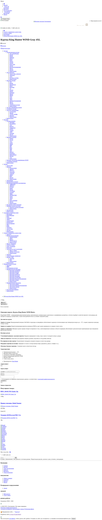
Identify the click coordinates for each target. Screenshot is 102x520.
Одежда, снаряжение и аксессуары (12, 32)
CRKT (8, 219)
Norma (11, 144)
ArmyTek (12, 258)
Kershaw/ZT (10, 222)
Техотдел (17, 512)
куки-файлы (12, 518)
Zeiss (11, 199)
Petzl (11, 260)
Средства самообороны (12, 110)
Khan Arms (12, 64)
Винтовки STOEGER (15, 277)
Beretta (11, 56)
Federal (11, 138)
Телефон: (3, 371)
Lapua (11, 142)
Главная (6, 465)
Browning (12, 87)
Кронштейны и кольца (12, 181)
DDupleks (12, 122)
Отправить (3, 380)
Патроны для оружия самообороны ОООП (17, 160)
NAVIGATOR (13, 168)
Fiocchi (11, 140)
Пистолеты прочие (14, 287)
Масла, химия (13, 250)
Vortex (11, 196)
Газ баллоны (13, 111)
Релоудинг (9, 247)
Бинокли (9, 167)
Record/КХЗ (13, 123)
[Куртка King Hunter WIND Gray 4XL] (13, 296)
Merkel (11, 95)
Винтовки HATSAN (15, 274)
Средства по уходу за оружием (14, 249)
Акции (5, 488)
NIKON (12, 169)
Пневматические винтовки (13, 269)
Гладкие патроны (11, 121)
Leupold (12, 192)
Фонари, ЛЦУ (10, 257)
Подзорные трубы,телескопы (14, 204)
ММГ (8, 266)
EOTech (12, 187)
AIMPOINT (12, 184)
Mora (8, 225)
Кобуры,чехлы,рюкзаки (13, 235)
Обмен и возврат (8, 478)
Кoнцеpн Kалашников (15, 100)
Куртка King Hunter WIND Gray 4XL (13, 36)
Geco (11, 141)
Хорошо (73, 518)
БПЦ (11, 176)
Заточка (9, 230)
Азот (11, 125)
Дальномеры (10, 180)
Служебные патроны (12, 161)
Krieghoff (12, 92)
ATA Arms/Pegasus (14, 53)
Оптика (5, 164)
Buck (8, 216)
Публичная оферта (29, 509)
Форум (5, 14)
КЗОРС (11, 129)
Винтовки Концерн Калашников (18, 278)
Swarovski (12, 172)
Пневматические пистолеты (14, 282)
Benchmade (9, 214)
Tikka (11, 99)
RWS (11, 148)
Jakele (11, 238)
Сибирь (11, 130)
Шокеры (12, 115)
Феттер (11, 134)
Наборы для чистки (14, 251)
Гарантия (6, 479)
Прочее (11, 69)
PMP (11, 145)
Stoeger (11, 65)
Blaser (11, 59)
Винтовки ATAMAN (15, 270)
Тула (11, 157)
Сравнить (4, 304)
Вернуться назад (5, 48)
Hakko (11, 188)
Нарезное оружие (11, 80)
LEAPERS (12, 191)
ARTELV (12, 185)
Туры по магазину (8, 472)
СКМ (11, 131)
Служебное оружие (11, 109)
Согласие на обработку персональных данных (12, 509)
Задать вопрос (4, 364)
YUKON (12, 173)
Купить (4, 302)
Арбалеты (12, 75)
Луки (11, 76)
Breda (11, 60)
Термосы (9, 254)
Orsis (11, 96)
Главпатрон (12, 127)
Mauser (11, 94)
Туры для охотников (9, 468)
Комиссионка (13, 71)
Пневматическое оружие (10, 264)
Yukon (11, 198)
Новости (6, 469)
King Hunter (7, 34)
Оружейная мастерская (7, 12)
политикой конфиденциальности (46, 379)
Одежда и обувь (8, 33)
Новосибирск (13, 154)
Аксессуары (10, 165)
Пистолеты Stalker (14, 284)
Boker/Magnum (10, 215)
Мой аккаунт (7, 494)
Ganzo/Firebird (10, 220)
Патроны (6, 119)
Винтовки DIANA (14, 272)
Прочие (11, 156)
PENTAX (12, 171)
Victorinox (9, 227)
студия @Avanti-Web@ (15, 514)
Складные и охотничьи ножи (11, 212)
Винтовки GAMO (14, 273)
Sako (11, 150)
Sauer (11, 98)
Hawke (11, 189)
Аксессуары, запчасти (15, 74)
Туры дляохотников (6, 7)
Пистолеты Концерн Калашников (18, 285)
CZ (10, 88)
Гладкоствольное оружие (13, 52)
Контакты (6, 9)
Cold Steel (9, 218)
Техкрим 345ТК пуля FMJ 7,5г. (11, 415)
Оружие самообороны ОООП (14, 107)
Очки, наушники (11, 246)
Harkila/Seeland (13, 237)
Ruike (8, 226)
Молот (11, 68)
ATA (11, 82)
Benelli (11, 55)
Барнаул (12, 126)
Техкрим (12, 133)
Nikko (11, 194)
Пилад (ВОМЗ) (13, 200)
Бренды (5, 481)
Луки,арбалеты (10, 72)
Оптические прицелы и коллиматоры (16, 183)
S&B (11, 149)
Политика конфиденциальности (9, 507)
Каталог (4, 46)
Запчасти (9, 234)
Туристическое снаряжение (13, 256)
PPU (11, 146)
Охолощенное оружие (12, 268)
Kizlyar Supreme (11, 223)
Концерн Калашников (15, 67)
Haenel (11, 91)
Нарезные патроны (11, 137)
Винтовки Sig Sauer (15, 276)
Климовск (12, 153)
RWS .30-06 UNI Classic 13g (9, 391)
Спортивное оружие (15, 105)
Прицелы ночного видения (16, 207)
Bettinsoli (12, 57)
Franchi (11, 63)
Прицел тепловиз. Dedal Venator (11, 403)
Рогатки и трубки (14, 78)
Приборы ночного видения (13, 206)
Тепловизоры (10, 210)
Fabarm (11, 61)
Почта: (2, 373)
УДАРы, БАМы (13, 114)
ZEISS (11, 175)
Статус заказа (7, 495)
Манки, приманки (11, 243)
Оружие (6, 51)
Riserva (11, 239)
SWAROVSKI (13, 195)
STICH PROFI (13, 241)
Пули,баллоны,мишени (12, 289)
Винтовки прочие (14, 280)
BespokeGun (13, 84)
